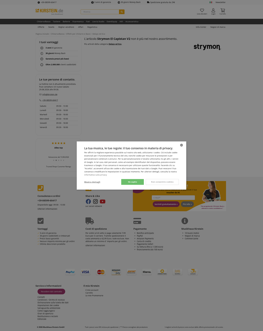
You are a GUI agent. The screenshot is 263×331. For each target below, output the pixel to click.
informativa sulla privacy (95, 174)
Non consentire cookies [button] (162, 182)
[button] (92, 182)
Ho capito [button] (132, 182)
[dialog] (131, 165)
